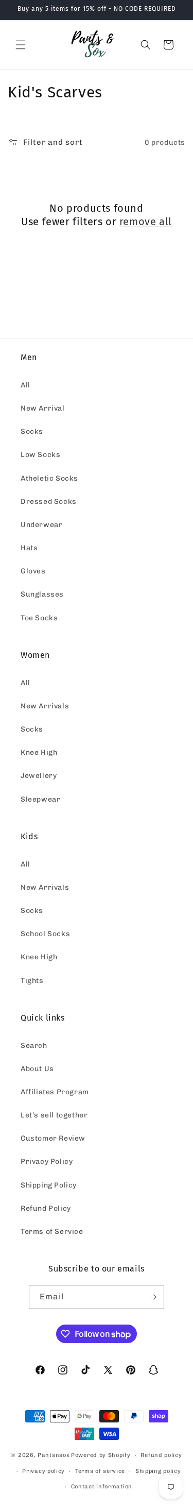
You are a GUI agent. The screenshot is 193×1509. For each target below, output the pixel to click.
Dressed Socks (49, 501)
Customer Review (53, 1138)
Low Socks (40, 454)
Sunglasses (42, 594)
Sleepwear (40, 799)
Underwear (41, 524)
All (25, 385)
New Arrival (43, 408)
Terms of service (100, 1471)
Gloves (33, 571)
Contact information (101, 1486)
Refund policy (161, 1455)
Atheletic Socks (49, 478)
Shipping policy (158, 1471)
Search (34, 1045)
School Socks (45, 933)
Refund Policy (46, 1208)
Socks (32, 431)
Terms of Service (52, 1231)
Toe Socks (39, 618)
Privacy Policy (47, 1161)
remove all (145, 221)
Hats (29, 548)
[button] (20, 44)
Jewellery (39, 775)
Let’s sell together (54, 1115)
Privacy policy (43, 1471)
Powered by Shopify (101, 1455)
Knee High (39, 752)
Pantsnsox (53, 1455)
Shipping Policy (49, 1185)
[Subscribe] (152, 1297)
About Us (37, 1068)
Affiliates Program (55, 1092)
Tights (32, 980)
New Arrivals (45, 706)
